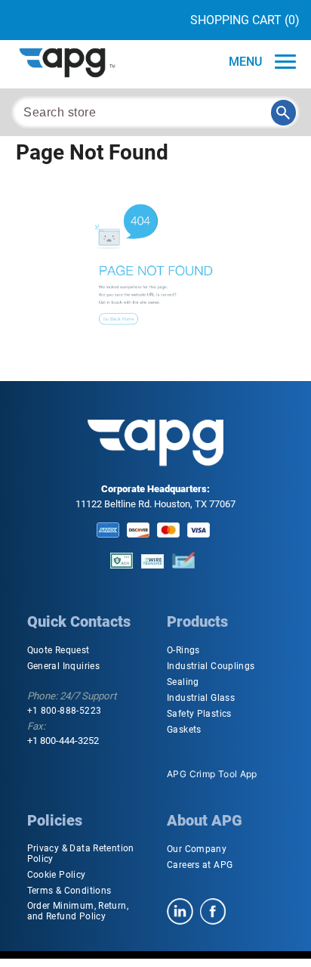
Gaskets (184, 729)
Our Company (196, 849)
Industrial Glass (201, 698)
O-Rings (183, 650)
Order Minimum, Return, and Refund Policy (77, 911)
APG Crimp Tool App (212, 773)
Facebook (213, 911)
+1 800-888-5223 (64, 710)
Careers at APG (199, 865)
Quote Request (58, 650)
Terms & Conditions (69, 890)
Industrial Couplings (211, 666)
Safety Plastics (199, 713)
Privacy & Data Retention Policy (80, 853)
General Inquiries (63, 666)
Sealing (183, 682)
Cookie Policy (56, 874)
